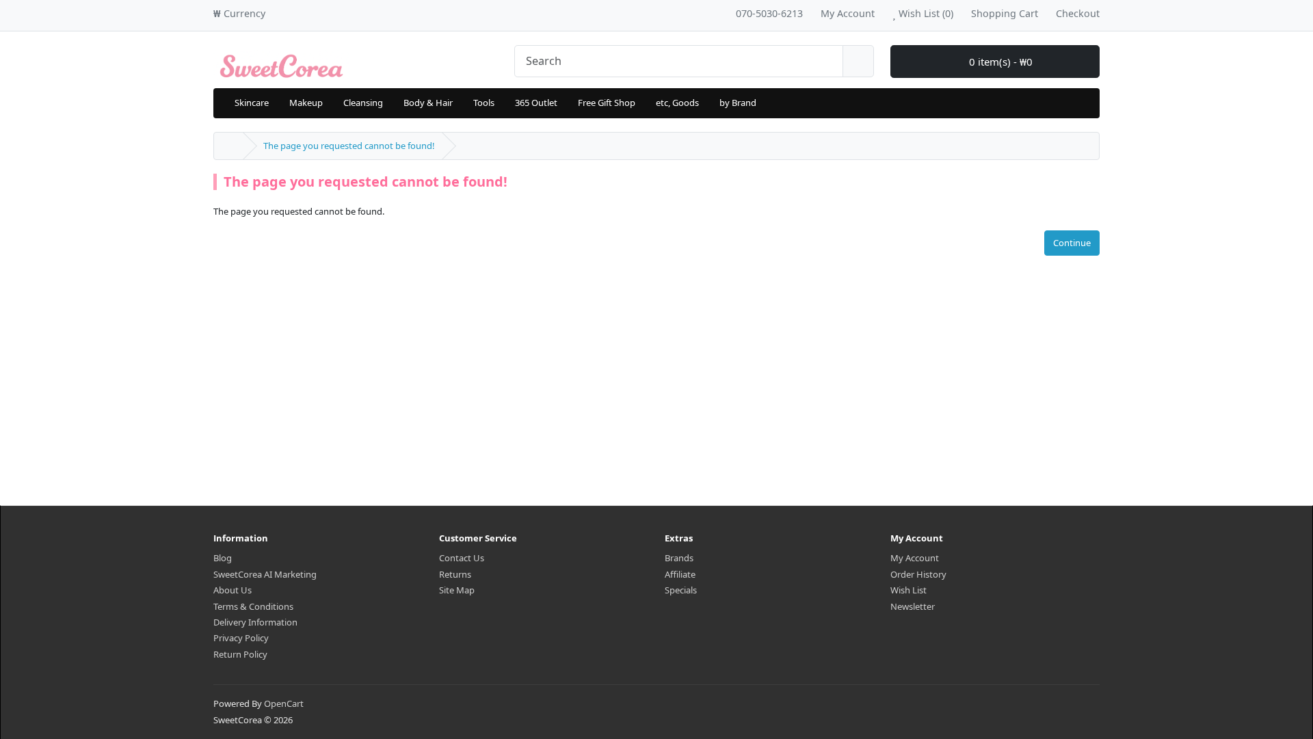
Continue (1072, 243)
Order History (918, 574)
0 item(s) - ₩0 (999, 61)
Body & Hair (428, 102)
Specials (681, 590)
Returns (455, 574)
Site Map (457, 590)
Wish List (908, 590)
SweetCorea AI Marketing (265, 574)
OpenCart (284, 703)
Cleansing (363, 102)
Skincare (252, 102)
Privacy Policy (241, 638)
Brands (679, 558)
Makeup (306, 102)
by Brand (737, 102)
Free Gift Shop (606, 102)
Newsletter (912, 606)
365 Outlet (536, 102)
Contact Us (461, 558)
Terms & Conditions (253, 606)
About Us (232, 590)
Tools (483, 102)
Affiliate (680, 574)
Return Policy (240, 654)
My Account (914, 558)
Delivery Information (255, 622)
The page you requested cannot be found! (349, 145)
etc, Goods (677, 102)
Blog (222, 558)
